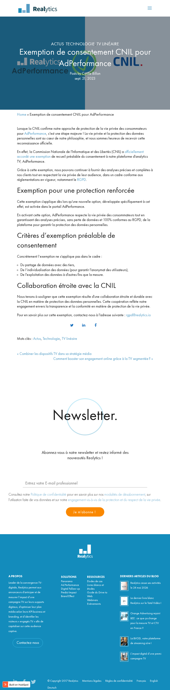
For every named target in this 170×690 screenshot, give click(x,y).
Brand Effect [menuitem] (67, 596)
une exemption (40, 157)
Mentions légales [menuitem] (91, 680)
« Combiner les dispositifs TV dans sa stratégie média (54, 354)
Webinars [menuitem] (92, 600)
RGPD (81, 180)
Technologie (80, 44)
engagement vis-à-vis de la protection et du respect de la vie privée (114, 499)
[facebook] (95, 325)
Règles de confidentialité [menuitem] (119, 680)
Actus (57, 44)
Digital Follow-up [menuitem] (70, 588)
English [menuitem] (154, 680)
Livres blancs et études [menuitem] (95, 587)
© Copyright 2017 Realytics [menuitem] (62, 680)
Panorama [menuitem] (66, 581)
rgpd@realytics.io (138, 315)
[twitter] (72, 325)
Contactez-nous (28, 643)
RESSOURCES (96, 577)
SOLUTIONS (68, 577)
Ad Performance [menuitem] (70, 585)
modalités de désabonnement (124, 494)
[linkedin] (83, 325)
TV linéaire (108, 44)
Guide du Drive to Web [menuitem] (97, 594)
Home (21, 115)
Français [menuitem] (141, 680)
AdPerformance (35, 134)
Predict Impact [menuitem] (68, 592)
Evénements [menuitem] (94, 603)
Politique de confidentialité (48, 494)
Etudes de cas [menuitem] (94, 581)
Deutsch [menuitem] (52, 687)
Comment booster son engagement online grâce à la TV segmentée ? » (103, 359)
